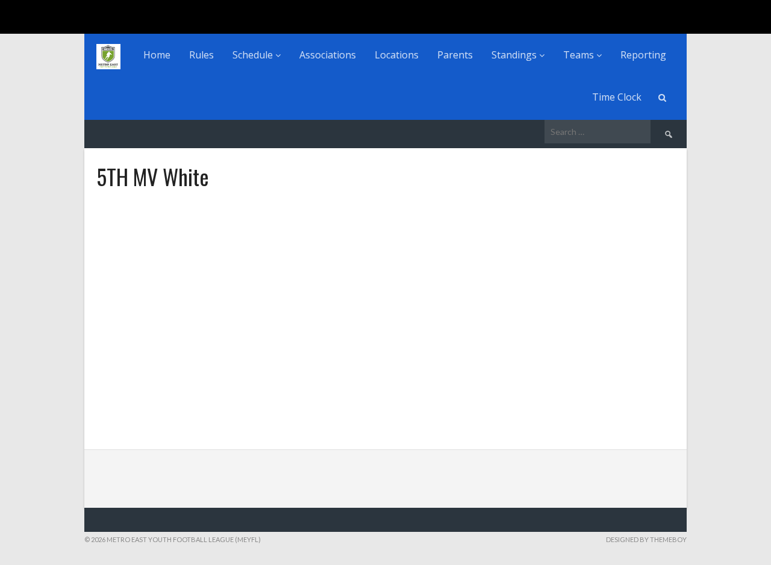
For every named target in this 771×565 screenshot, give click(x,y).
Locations (397, 54)
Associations (327, 54)
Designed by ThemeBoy (646, 539)
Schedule (254, 54)
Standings (515, 54)
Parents (455, 54)
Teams (579, 54)
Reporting (643, 54)
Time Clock (616, 97)
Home (156, 54)
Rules (201, 54)
